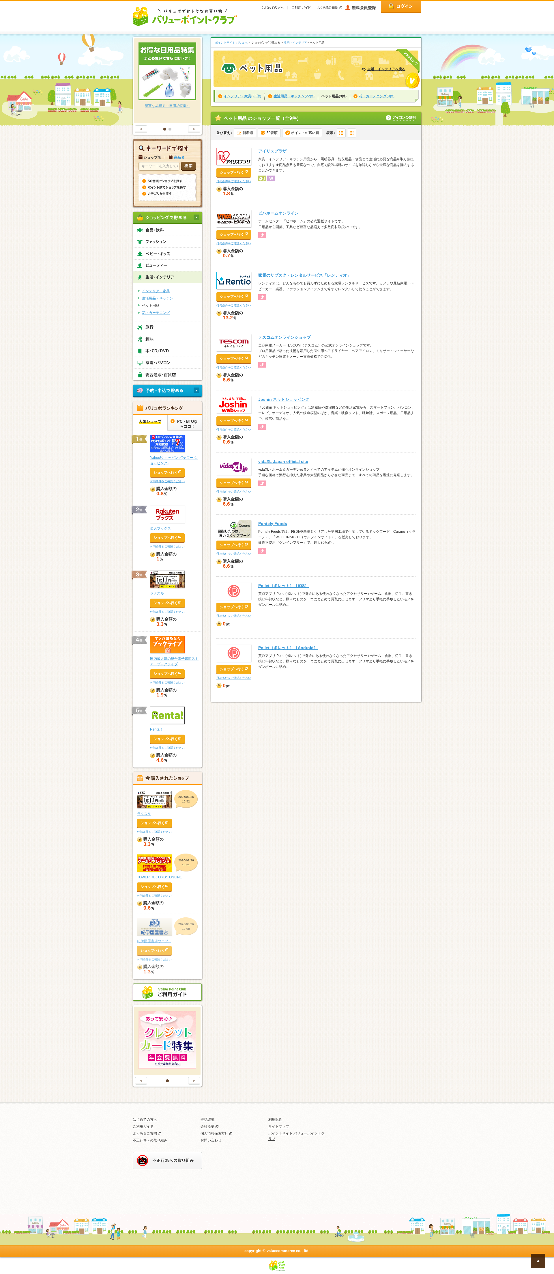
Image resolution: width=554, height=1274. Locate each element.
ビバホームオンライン (278, 213)
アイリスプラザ (272, 151)
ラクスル (157, 593)
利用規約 (275, 1119)
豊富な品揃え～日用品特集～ (167, 106)
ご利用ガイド (143, 1126)
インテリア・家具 (156, 291)
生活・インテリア (295, 42)
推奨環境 (207, 1119)
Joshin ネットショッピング (283, 399)
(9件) (376, 96)
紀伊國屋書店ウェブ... (154, 941)
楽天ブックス (160, 528)
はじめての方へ (145, 1119)
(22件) (294, 96)
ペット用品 (150, 305)
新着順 (248, 133)
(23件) (242, 96)
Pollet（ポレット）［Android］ (288, 647)
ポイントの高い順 (305, 133)
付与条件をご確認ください (233, 181)
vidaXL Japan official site (283, 461)
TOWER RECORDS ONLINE (159, 877)
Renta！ (156, 729)
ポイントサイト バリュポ (231, 42)
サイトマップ (278, 1126)
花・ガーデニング (156, 313)
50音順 (272, 133)
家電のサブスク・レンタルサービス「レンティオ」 (304, 275)
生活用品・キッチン (157, 298)
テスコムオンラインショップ (284, 337)
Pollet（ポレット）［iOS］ (283, 585)
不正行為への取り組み (150, 1140)
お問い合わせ (211, 1140)
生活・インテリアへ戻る (386, 69)
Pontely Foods (272, 523)
